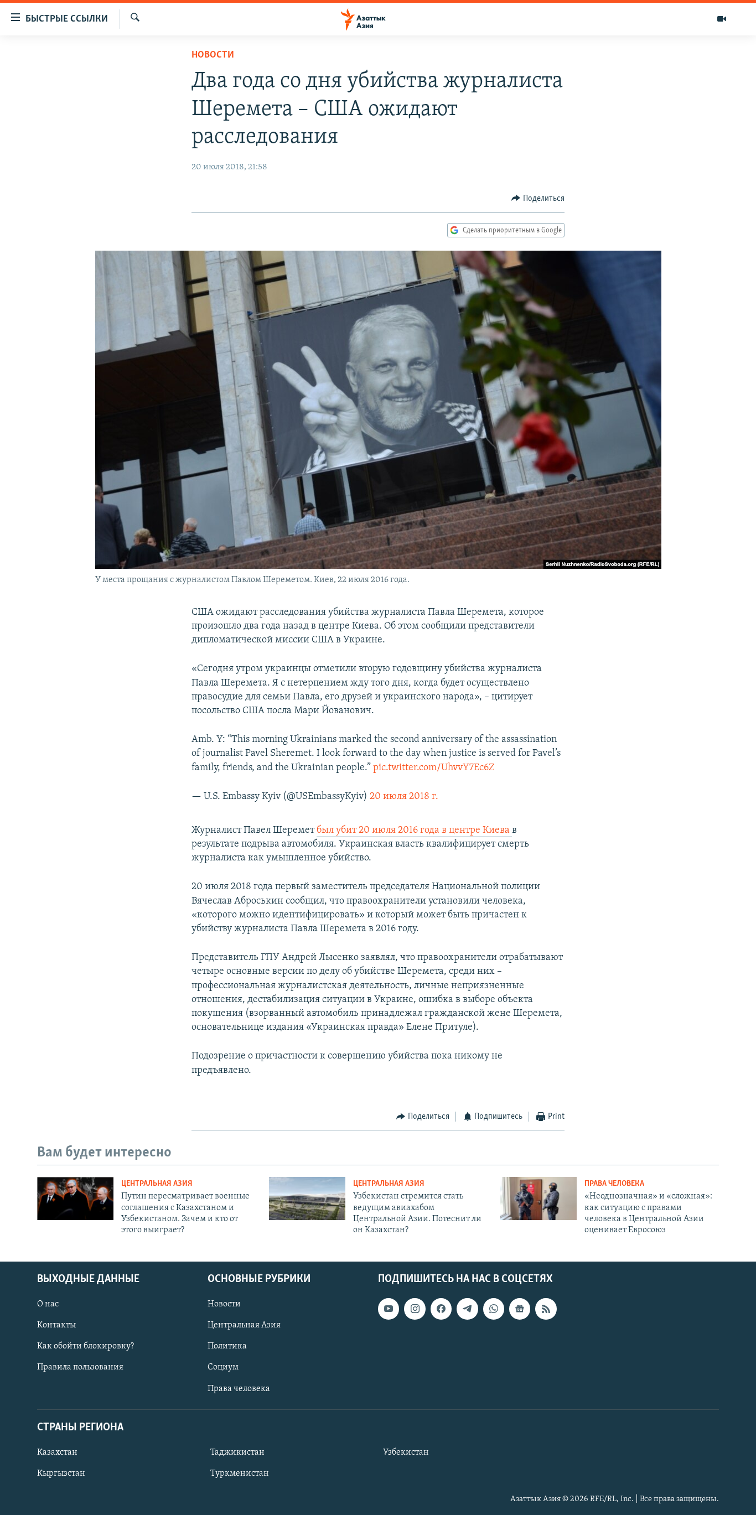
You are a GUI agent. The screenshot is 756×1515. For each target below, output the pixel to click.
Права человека (614, 1184)
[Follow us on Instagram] (414, 1308)
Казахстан (57, 1452)
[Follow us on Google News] (519, 1308)
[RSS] (545, 1308)
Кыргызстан (61, 1473)
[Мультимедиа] (721, 19)
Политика (227, 1346)
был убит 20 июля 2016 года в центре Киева (414, 831)
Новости (212, 55)
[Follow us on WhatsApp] (493, 1308)
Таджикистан (237, 1452)
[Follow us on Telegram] (467, 1308)
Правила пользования (80, 1367)
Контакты (56, 1325)
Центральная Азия (157, 1184)
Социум (223, 1367)
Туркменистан (239, 1473)
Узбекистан (406, 1452)
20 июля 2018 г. (404, 797)
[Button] (538, 198)
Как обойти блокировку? (85, 1346)
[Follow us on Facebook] (441, 1308)
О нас (48, 1304)
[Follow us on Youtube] (388, 1308)
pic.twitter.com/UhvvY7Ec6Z (434, 768)
